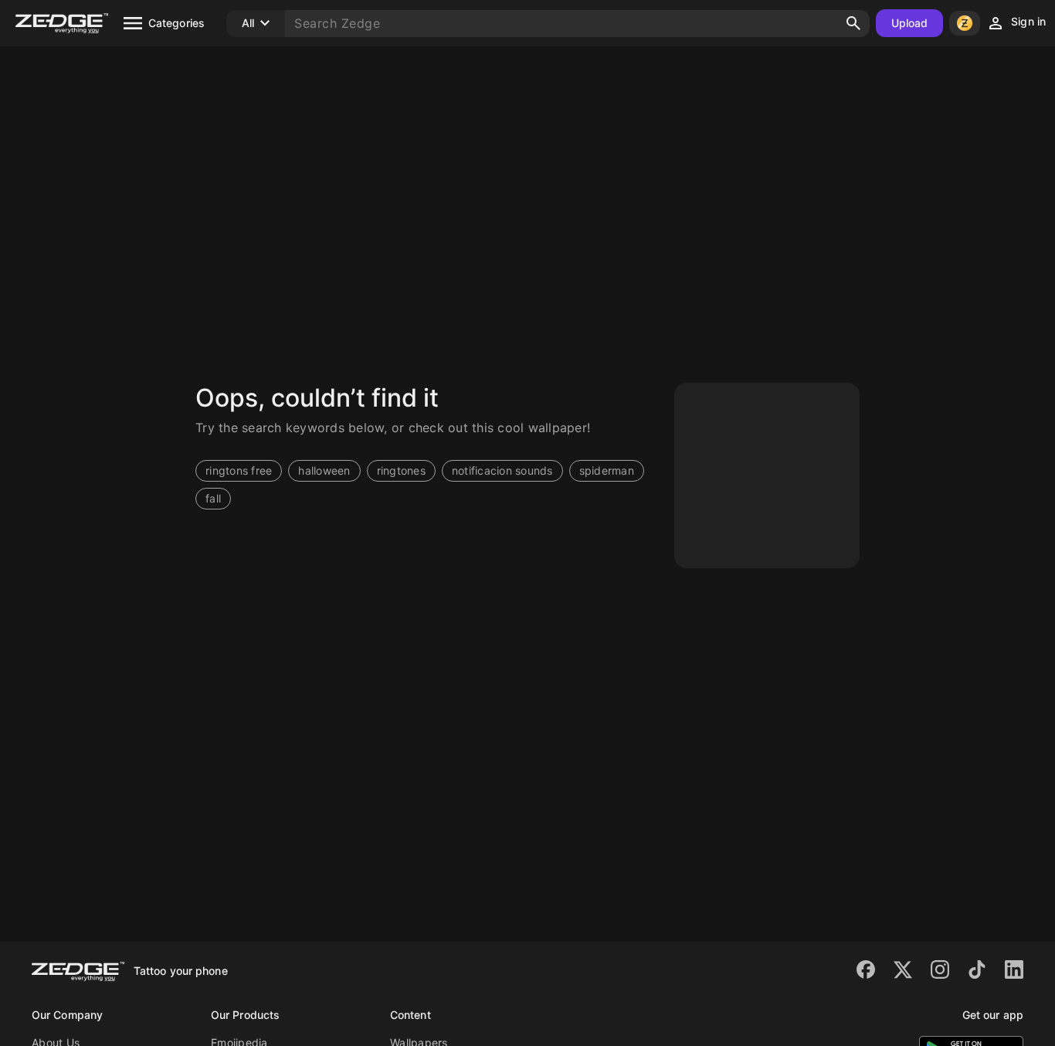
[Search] (853, 23)
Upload (909, 22)
